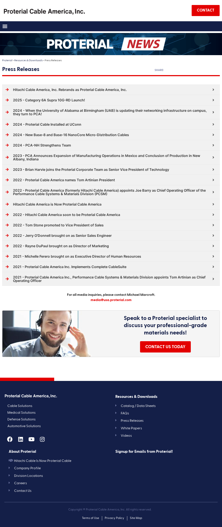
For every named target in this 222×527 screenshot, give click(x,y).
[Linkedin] (20, 439)
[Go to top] (212, 517)
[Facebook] (9, 439)
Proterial (7, 60)
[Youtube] (31, 439)
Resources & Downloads (28, 60)
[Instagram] (42, 439)
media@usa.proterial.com (111, 300)
